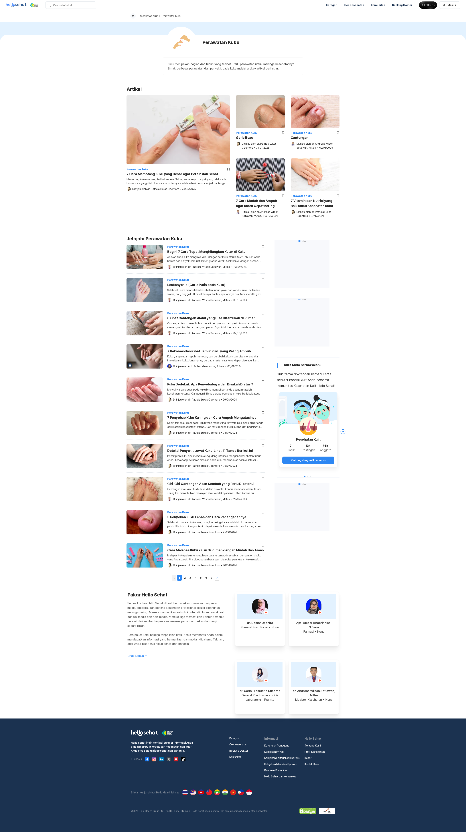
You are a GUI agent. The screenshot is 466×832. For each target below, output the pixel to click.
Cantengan (299, 138)
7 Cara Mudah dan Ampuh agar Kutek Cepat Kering (256, 203)
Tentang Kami (313, 745)
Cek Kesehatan (238, 744)
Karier (308, 757)
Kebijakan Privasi (274, 751)
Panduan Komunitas (275, 770)
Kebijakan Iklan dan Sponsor (280, 764)
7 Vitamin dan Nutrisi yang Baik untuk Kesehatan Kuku (312, 203)
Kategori (234, 738)
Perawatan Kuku (171, 16)
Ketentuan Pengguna (276, 745)
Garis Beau (244, 138)
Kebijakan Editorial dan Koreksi (282, 757)
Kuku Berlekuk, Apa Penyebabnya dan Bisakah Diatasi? (210, 384)
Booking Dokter (238, 750)
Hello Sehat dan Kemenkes (280, 776)
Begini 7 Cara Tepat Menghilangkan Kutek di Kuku (206, 252)
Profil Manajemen (315, 751)
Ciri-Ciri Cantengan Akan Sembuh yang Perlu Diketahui (210, 484)
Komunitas (235, 756)
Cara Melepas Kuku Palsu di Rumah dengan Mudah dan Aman (215, 550)
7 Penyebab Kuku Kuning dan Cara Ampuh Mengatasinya (211, 417)
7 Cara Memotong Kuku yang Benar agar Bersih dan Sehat (172, 174)
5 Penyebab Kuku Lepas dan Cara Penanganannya (206, 517)
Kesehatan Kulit (149, 16)
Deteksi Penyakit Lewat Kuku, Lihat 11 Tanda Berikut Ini (210, 451)
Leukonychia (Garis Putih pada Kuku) (196, 285)
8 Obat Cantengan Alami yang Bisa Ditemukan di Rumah (211, 318)
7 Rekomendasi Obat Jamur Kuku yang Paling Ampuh (209, 351)
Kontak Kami (312, 764)
